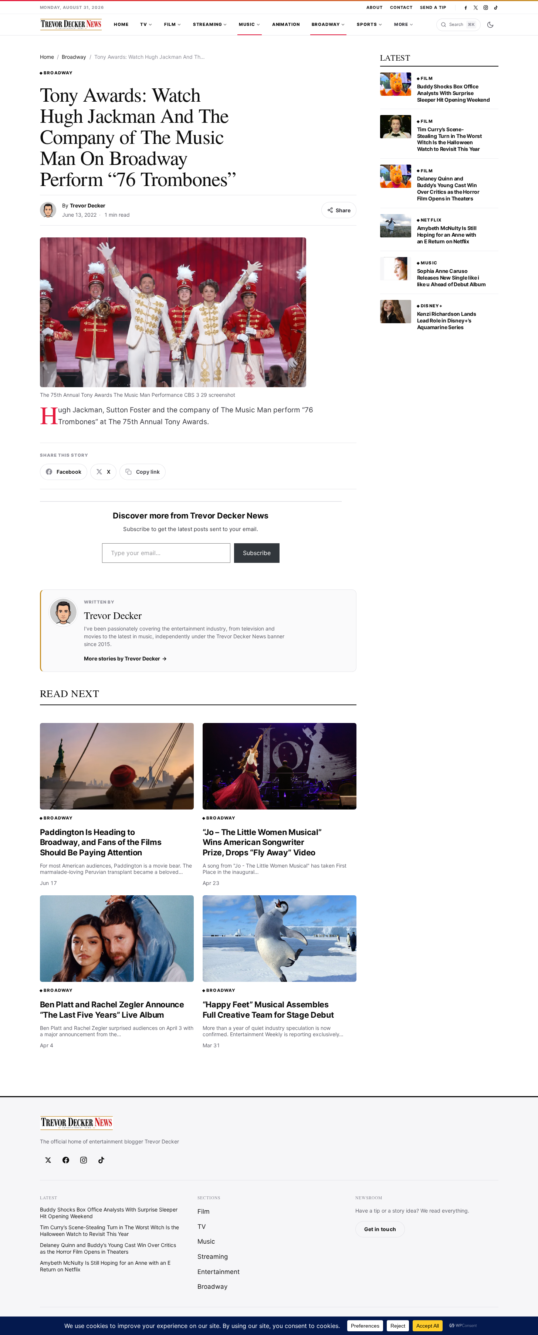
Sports (367, 24)
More (401, 24)
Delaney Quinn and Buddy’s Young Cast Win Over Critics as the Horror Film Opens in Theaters (448, 188)
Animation (286, 24)
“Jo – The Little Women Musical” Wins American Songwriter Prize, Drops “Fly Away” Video (262, 842)
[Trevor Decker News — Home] (71, 25)
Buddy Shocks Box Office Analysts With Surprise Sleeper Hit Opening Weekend (453, 93)
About (374, 7)
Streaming (207, 24)
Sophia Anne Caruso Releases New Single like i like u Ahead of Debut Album (451, 277)
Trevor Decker (87, 205)
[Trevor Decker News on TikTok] (495, 7)
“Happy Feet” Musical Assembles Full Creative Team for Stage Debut (268, 1010)
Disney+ (431, 305)
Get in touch (380, 1229)
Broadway (326, 24)
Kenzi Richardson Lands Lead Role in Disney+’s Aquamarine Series (446, 320)
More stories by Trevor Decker (122, 658)
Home (121, 24)
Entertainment (218, 1271)
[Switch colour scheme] (490, 25)
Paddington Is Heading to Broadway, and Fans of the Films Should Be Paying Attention (101, 842)
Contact (401, 7)
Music (247, 24)
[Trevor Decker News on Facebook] (465, 7)
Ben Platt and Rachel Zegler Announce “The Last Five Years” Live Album (112, 1010)
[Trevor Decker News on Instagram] (485, 7)
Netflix (431, 220)
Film (170, 24)
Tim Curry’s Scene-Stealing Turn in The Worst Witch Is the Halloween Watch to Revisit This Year (449, 139)
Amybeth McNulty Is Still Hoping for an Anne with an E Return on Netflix (447, 234)
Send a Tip (433, 7)
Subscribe (257, 553)
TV (143, 24)
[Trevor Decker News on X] (475, 7)
